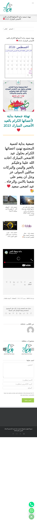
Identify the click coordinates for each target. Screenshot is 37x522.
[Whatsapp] (31, 510)
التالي (5, 29)
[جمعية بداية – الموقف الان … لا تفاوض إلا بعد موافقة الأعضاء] (10, 200)
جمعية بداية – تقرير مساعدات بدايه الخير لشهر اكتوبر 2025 (11, 234)
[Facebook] (25, 282)
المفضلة (14, 298)
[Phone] (31, 504)
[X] (21, 282)
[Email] (14, 284)
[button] (32, 349)
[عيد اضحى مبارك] (18, 81)
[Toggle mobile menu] (33, 3)
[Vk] (25, 284)
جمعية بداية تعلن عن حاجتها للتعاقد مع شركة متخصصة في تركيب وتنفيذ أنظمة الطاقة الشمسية (28, 211)
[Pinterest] (6, 282)
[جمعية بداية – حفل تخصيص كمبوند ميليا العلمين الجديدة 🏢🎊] (27, 226)
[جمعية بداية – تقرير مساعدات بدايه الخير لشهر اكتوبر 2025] (10, 225)
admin (28, 298)
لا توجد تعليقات (7, 298)
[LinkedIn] (14, 282)
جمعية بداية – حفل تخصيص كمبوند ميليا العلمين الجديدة (28, 235)
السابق (11, 29)
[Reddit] (17, 282)
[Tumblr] (10, 282)
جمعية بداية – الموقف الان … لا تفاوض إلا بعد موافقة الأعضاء (11, 209)
